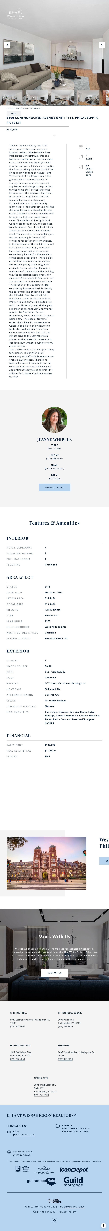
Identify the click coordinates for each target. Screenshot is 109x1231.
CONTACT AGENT (54, 487)
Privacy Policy (67, 1211)
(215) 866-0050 (54, 458)
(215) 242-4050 (17, 1059)
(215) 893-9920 (65, 1026)
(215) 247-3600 (17, 1026)
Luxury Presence (74, 1206)
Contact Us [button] (54, 972)
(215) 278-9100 (41, 1095)
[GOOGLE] (54, 1220)
